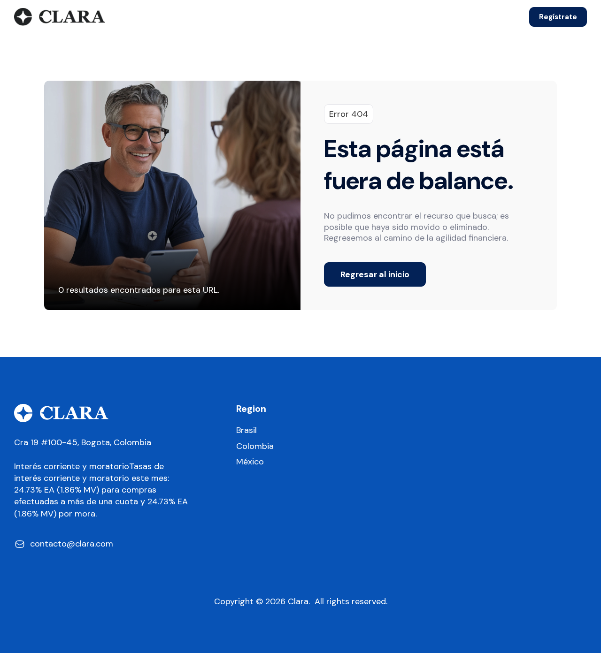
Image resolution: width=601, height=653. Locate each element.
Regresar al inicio (374, 274)
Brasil (246, 430)
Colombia (255, 446)
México (250, 461)
